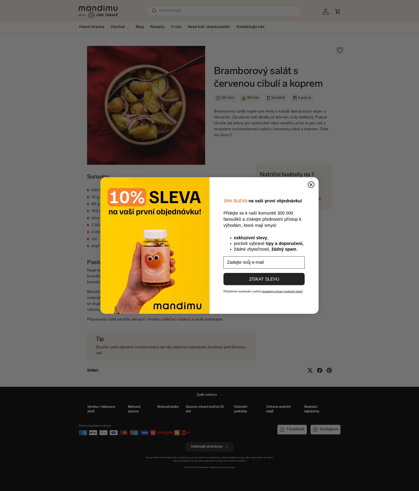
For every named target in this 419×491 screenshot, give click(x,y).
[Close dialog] (311, 185)
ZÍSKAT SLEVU (264, 279)
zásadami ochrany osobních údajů (282, 291)
